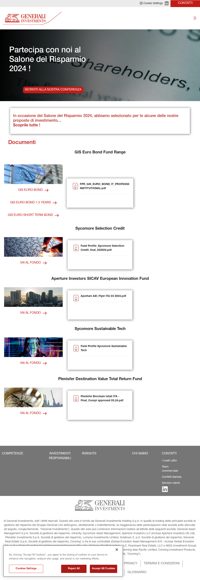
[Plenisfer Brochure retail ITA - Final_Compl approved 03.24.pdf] (76, 405)
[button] (151, 3)
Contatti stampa (171, 477)
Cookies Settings (26, 568)
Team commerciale (170, 469)
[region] (63, 561)
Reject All (73, 568)
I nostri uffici (169, 460)
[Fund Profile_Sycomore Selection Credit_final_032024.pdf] (76, 255)
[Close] (116, 549)
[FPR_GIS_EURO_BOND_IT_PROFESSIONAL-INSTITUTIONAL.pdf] (75, 193)
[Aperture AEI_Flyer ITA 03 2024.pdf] (76, 305)
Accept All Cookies (103, 568)
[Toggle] (194, 18)
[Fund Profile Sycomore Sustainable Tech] (76, 355)
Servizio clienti (171, 483)
